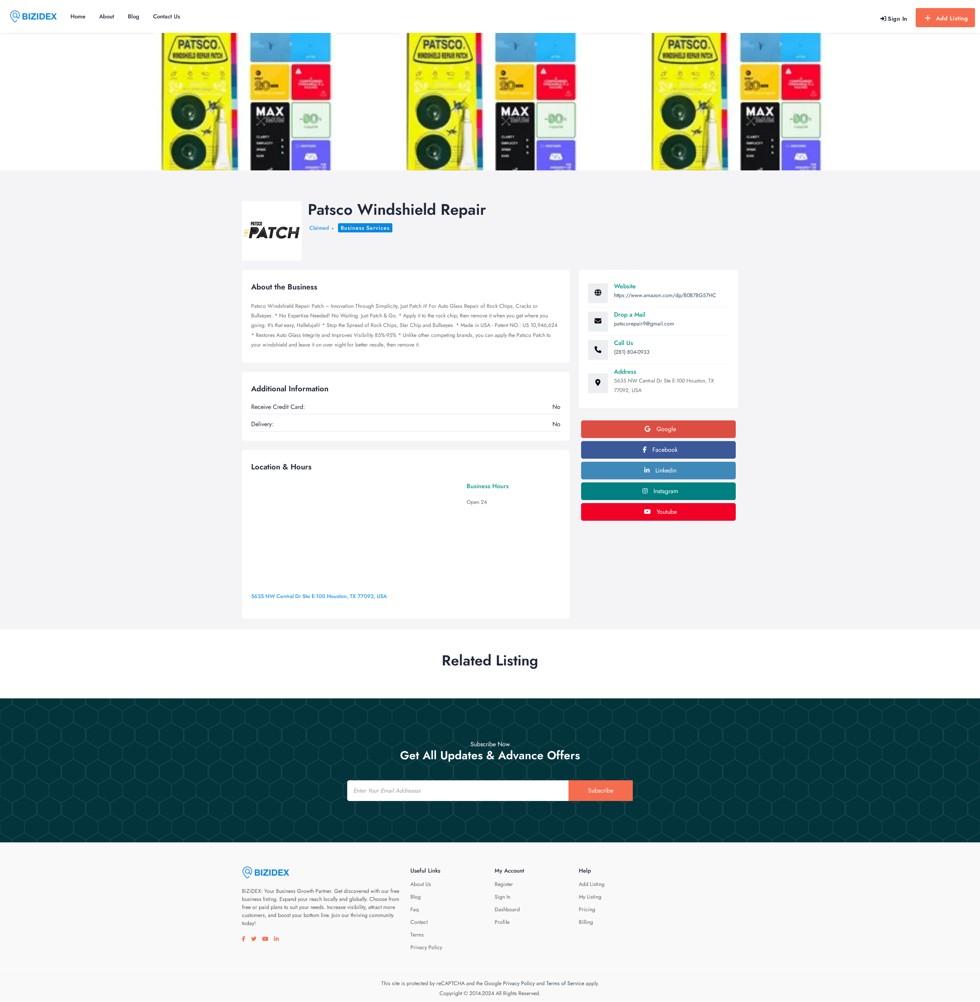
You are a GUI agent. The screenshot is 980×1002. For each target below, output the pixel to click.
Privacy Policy (426, 947)
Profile (502, 922)
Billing (586, 922)
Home (77, 16)
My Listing (590, 897)
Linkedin (664, 470)
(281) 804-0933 (632, 352)
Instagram (665, 491)
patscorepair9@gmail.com (644, 323)
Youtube (666, 511)
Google (665, 429)
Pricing (587, 909)
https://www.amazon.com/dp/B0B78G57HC (665, 295)
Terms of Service (565, 983)
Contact (419, 922)
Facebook (664, 449)
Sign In (502, 897)
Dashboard (507, 909)
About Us (420, 884)
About (106, 16)
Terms (417, 934)
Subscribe (600, 790)
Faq (414, 909)
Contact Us (166, 16)
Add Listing (952, 18)
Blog (133, 16)
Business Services (365, 228)
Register (504, 884)
